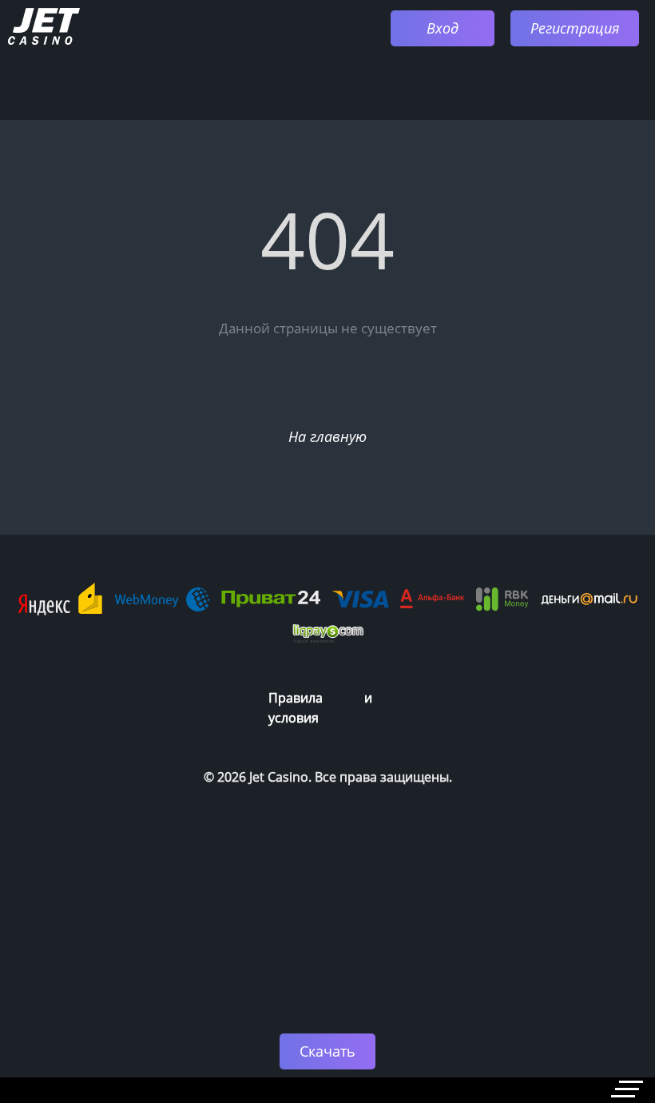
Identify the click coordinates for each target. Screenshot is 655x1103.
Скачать (327, 1051)
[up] (595, 983)
